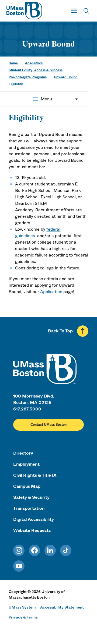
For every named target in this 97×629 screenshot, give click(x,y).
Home (13, 63)
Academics (34, 63)
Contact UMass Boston (48, 424)
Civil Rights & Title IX (34, 475)
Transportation (29, 508)
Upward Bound (66, 77)
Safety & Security (31, 497)
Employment (26, 464)
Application (51, 292)
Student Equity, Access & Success (36, 70)
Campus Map (26, 486)
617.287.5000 (27, 409)
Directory (23, 453)
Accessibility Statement (62, 607)
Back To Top (60, 331)
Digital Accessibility (33, 519)
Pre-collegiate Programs (28, 77)
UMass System (22, 607)
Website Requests (32, 530)
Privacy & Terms (23, 617)
